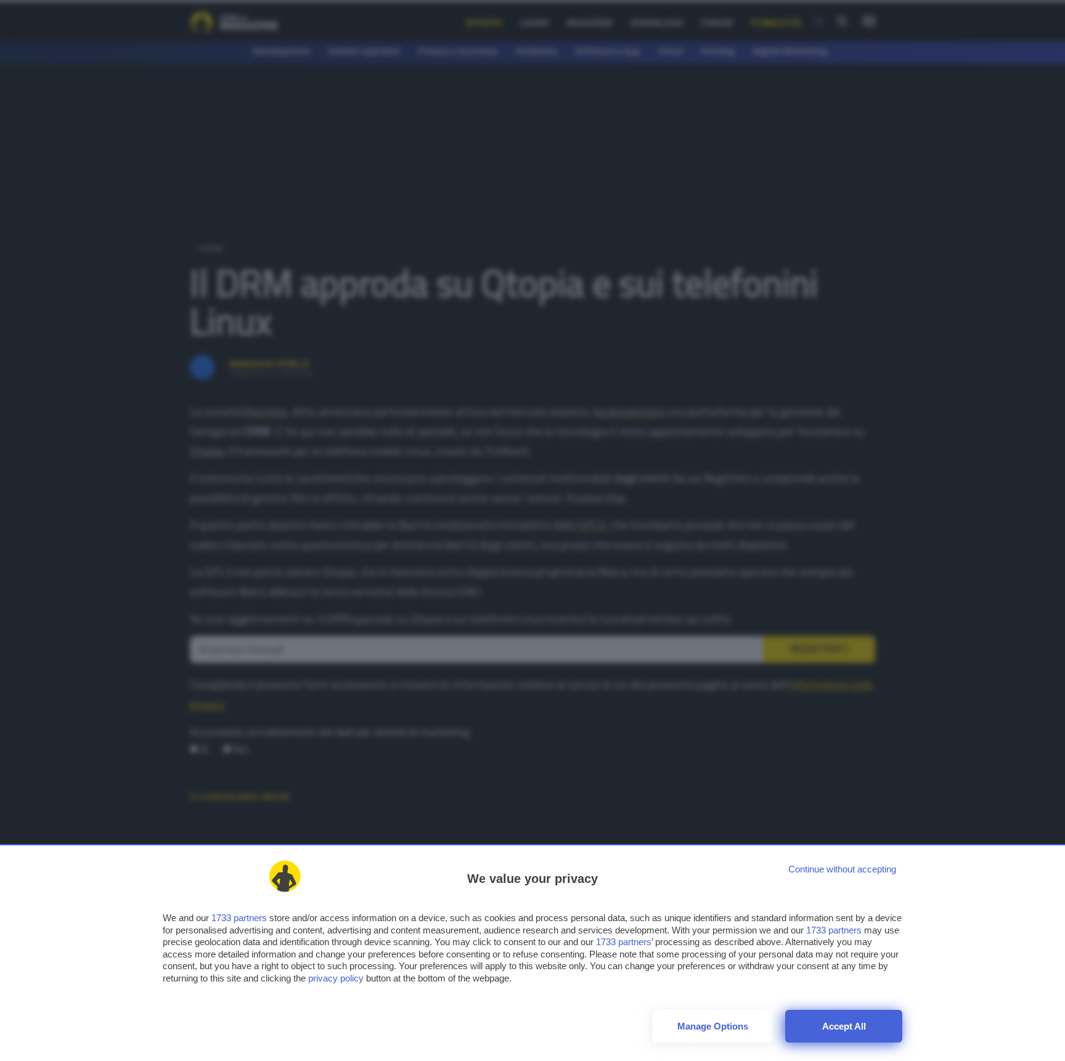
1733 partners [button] (239, 918)
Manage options (712, 1026)
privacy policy (336, 978)
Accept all (844, 1026)
